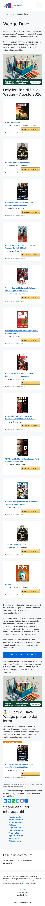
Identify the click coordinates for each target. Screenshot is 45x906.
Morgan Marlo (14, 817)
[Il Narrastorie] (13, 5)
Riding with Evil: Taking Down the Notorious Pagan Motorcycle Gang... (20, 417)
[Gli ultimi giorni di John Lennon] (22, 151)
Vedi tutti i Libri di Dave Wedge (23, 655)
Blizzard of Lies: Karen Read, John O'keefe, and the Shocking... (19, 765)
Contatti (22, 890)
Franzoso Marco (15, 830)
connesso (18, 860)
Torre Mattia (13, 833)
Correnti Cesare (15, 822)
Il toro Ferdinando (12, 122)
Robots (8, 584)
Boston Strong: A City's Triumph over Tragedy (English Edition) (20, 246)
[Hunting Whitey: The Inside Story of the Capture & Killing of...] (22, 319)
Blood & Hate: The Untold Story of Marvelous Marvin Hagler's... (19, 374)
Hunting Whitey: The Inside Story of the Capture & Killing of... (21, 332)
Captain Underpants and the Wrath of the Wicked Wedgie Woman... (22, 502)
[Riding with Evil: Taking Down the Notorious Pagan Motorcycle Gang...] (22, 405)
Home (5, 14)
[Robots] (22, 573)
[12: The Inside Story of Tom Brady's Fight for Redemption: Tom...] (22, 447)
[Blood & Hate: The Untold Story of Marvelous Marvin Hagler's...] (22, 362)
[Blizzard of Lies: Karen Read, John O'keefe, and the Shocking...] (22, 753)
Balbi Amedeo (14, 825)
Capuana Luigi (14, 841)
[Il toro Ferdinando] (22, 111)
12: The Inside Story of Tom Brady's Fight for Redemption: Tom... (22, 460)
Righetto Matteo (15, 836)
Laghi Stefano (14, 828)
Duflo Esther (13, 838)
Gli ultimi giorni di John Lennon (17, 162)
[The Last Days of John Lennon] (22, 533)
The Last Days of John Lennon (17, 544)
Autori (12, 14)
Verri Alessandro (15, 820)
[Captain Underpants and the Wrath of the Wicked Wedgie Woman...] (22, 490)
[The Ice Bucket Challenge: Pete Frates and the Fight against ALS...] (22, 276)
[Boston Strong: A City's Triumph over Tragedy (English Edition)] (22, 234)
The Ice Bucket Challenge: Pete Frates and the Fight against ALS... (21, 289)
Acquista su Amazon (31, 129)
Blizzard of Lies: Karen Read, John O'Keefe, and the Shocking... (19, 203)
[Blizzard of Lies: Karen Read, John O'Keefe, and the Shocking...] (22, 191)
